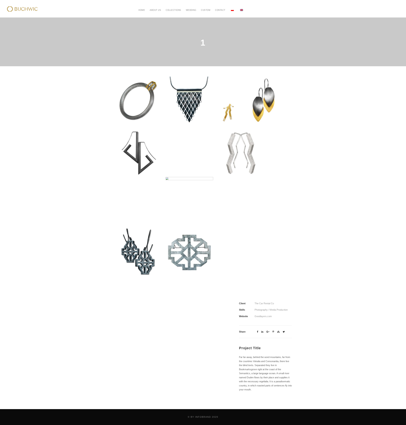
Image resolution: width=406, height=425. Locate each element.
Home (141, 10)
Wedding (191, 10)
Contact (220, 10)
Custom (205, 10)
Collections (173, 10)
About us (155, 10)
